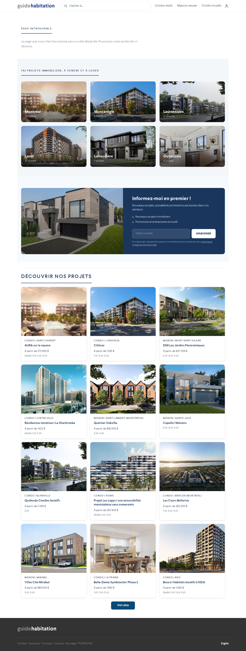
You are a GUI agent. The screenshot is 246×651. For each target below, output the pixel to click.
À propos (47, 643)
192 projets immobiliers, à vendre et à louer (60, 70)
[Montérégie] (123, 101)
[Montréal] (53, 101)
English (225, 643)
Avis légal (71, 643)
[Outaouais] (192, 146)
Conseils (59, 643)
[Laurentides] (192, 101)
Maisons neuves (187, 5)
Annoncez (34, 643)
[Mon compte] (226, 6)
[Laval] (53, 146)
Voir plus (123, 605)
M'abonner (203, 233)
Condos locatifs (211, 5)
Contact (22, 643)
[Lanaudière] (123, 146)
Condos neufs (164, 5)
